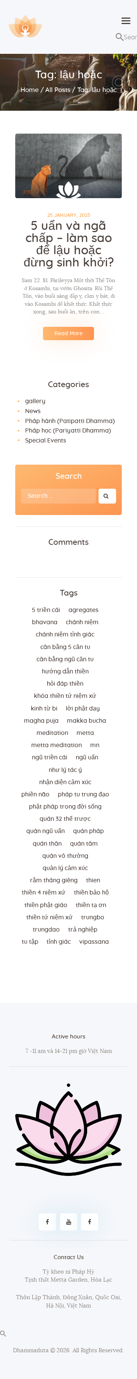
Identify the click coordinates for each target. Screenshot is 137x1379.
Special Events (45, 441)
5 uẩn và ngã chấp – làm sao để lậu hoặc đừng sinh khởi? (69, 244)
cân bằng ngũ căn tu (65, 659)
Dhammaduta (31, 1350)
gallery (35, 401)
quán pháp (88, 831)
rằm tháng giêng (54, 880)
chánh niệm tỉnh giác (65, 634)
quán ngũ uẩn (45, 831)
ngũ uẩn (87, 757)
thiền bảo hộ (91, 893)
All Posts (57, 90)
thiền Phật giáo (45, 905)
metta (85, 733)
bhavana (44, 622)
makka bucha (86, 721)
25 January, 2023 (68, 215)
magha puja (41, 721)
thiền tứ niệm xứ (49, 917)
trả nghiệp (82, 930)
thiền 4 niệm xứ (43, 893)
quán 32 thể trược (65, 819)
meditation (52, 733)
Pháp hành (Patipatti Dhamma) (70, 421)
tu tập (30, 942)
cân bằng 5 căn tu (65, 647)
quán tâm (84, 844)
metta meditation (56, 745)
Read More (68, 333)
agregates (83, 610)
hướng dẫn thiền (65, 672)
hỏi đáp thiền (65, 684)
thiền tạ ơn (91, 905)
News (33, 411)
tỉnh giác (58, 942)
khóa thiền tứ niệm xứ (65, 696)
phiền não (35, 794)
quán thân (47, 844)
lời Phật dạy (83, 709)
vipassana (94, 942)
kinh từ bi (44, 709)
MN (94, 745)
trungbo (92, 917)
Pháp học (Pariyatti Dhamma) (68, 431)
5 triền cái (46, 610)
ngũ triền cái (49, 757)
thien (93, 880)
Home (30, 90)
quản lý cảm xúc (65, 868)
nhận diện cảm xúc (65, 782)
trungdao (46, 930)
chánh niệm (82, 622)
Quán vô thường (65, 856)
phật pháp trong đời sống (65, 807)
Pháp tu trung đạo (83, 794)
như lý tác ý (65, 770)
